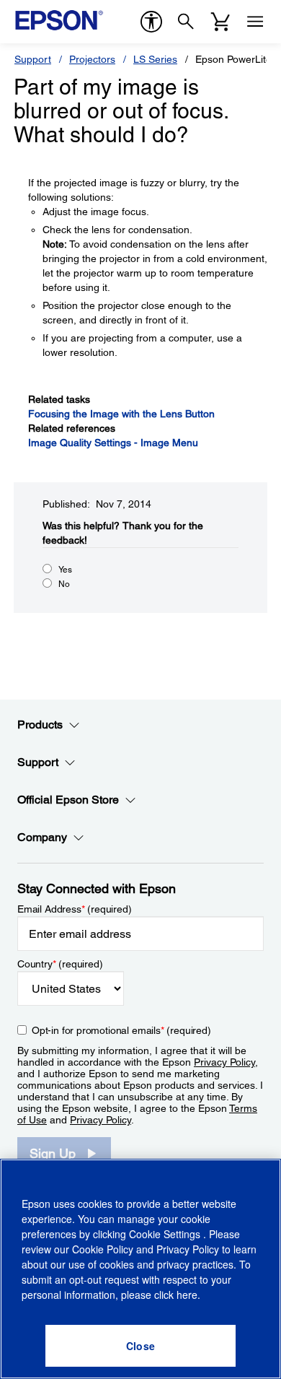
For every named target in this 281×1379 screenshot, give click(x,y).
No (64, 584)
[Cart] (220, 21)
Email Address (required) (74, 909)
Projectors (92, 59)
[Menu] (255, 21)
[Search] (185, 21)
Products (40, 724)
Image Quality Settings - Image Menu (113, 442)
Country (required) (60, 964)
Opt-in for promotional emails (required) (121, 1030)
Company (42, 837)
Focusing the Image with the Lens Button (121, 413)
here (187, 1294)
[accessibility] (151, 21)
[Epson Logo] (59, 20)
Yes (65, 570)
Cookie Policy (102, 1249)
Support (32, 59)
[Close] (140, 1346)
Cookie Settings (166, 1234)
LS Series (155, 59)
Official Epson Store (68, 799)
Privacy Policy (224, 1062)
